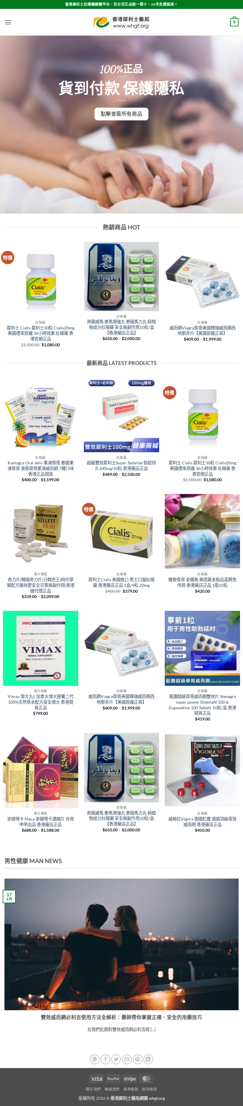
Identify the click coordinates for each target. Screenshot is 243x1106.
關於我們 (93, 1089)
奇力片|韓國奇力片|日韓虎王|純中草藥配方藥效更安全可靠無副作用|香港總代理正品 (40, 585)
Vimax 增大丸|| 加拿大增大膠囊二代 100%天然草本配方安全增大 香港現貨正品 (40, 702)
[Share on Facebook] (105, 1059)
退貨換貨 (149, 1089)
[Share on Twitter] (116, 1059)
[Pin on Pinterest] (138, 1059)
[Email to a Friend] (127, 1059)
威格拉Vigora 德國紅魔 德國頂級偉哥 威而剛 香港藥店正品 (202, 821)
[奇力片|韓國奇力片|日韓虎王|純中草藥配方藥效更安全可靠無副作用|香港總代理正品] (40, 531)
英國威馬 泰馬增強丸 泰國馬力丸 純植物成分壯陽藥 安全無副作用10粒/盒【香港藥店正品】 (121, 327)
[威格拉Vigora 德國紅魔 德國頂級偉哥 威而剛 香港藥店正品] (202, 770)
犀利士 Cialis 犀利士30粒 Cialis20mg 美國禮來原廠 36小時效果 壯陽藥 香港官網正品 (40, 333)
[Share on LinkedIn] (148, 1059)
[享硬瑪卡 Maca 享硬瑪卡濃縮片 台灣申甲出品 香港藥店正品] (40, 770)
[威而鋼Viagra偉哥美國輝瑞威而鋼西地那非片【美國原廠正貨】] (121, 648)
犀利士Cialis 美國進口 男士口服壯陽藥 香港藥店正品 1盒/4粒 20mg (121, 582)
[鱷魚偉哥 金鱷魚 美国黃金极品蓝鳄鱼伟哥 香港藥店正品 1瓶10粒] (202, 531)
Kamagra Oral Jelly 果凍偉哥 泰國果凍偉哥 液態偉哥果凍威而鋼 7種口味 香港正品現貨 (40, 468)
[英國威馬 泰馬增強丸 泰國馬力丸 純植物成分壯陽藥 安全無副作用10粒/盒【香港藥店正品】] (121, 767)
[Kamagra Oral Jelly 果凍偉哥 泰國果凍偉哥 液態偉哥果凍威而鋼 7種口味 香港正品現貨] (40, 414)
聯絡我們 (112, 1089)
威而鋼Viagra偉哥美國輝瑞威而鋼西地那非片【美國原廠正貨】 (203, 330)
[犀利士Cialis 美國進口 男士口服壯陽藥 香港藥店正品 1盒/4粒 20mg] (121, 531)
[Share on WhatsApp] (95, 1059)
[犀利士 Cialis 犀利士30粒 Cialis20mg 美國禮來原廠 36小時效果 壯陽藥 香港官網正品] (202, 414)
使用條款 (130, 1089)
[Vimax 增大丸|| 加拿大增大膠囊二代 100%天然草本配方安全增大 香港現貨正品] (40, 648)
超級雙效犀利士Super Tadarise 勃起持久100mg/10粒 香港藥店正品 (121, 465)
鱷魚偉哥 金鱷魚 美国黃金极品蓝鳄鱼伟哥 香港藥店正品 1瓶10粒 (202, 582)
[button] (8, 22)
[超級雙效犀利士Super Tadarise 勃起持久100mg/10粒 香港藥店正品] (121, 414)
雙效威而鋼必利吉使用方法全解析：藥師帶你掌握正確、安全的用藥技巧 (121, 1017)
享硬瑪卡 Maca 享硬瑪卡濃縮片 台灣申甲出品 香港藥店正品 (40, 821)
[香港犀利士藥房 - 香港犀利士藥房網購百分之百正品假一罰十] (121, 22)
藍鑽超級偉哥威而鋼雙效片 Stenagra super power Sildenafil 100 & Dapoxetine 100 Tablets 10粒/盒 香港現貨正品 (202, 704)
